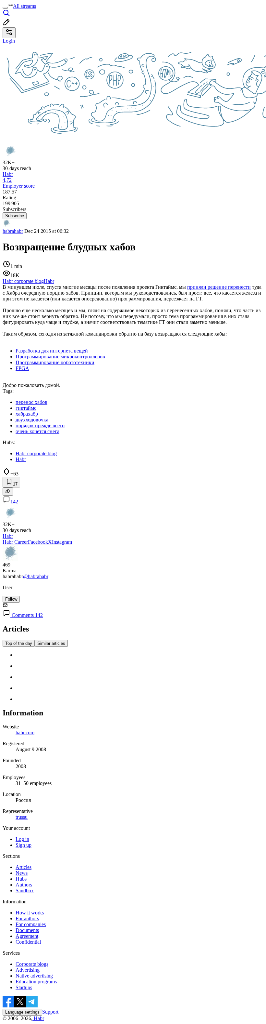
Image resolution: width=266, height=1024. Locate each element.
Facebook (38, 542)
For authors (27, 918)
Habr (38, 1018)
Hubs (21, 879)
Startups (24, 987)
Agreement (27, 936)
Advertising (28, 970)
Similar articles (51, 643)
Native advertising (34, 975)
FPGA (22, 368)
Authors (24, 884)
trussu (22, 817)
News (22, 873)
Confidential (28, 942)
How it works (30, 912)
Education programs (36, 981)
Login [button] (9, 41)
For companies (31, 924)
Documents (27, 930)
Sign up (23, 845)
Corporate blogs (32, 964)
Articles (23, 867)
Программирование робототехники (55, 362)
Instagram (62, 542)
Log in (22, 839)
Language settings (22, 1012)
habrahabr (13, 231)
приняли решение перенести (219, 287)
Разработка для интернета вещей (52, 350)
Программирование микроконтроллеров (60, 356)
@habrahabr (35, 576)
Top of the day (18, 643)
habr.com (25, 732)
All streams (24, 6)
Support (50, 1012)
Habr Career (15, 542)
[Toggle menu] (5, 8)
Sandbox (25, 890)
